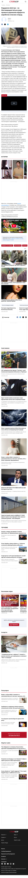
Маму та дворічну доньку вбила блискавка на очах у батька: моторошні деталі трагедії (13, 429)
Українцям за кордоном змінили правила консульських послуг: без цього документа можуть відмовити (12, 708)
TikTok (12, 240)
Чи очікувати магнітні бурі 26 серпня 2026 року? (12, 719)
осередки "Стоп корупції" (7, 245)
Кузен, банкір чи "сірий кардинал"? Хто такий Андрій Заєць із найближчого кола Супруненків (13, 772)
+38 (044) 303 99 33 (14, 736)
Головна (3, 5)
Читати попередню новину (7, 305)
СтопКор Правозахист (6, 851)
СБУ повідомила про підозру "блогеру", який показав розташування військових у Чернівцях (14, 371)
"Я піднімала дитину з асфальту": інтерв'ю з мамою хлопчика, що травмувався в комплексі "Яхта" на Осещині (13, 656)
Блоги (15, 837)
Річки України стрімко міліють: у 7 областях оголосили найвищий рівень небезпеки (13, 544)
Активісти (3, 856)
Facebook (17, 238)
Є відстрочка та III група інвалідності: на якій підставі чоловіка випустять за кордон (13, 556)
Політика (8, 5)
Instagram (8, 240)
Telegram (13, 238)
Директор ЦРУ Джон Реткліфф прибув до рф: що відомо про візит (13, 488)
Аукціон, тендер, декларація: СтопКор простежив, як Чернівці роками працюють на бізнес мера (13, 533)
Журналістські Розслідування (8, 854)
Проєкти (3, 834)
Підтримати (15, 624)
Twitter (4, 240)
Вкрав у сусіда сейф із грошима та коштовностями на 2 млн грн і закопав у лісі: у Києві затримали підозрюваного (13, 458)
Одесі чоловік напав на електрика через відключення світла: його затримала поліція (13, 398)
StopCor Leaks (5, 743)
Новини (3, 837)
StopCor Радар (4, 842)
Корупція (25, 245)
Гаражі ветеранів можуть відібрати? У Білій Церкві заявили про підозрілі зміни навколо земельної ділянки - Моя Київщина (13, 517)
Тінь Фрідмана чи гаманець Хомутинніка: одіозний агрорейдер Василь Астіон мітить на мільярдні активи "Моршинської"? (13, 748)
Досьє (2, 840)
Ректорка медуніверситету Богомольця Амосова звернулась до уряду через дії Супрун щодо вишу (8, 310)
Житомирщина (18, 245)
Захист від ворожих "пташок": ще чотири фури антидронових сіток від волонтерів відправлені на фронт (9, 609)
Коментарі (6, 317)
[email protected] (12, 872)
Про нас (3, 848)
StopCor (9, 18)
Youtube (21, 238)
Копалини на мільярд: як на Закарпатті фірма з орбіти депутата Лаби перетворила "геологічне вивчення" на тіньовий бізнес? (14, 760)
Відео (15, 834)
